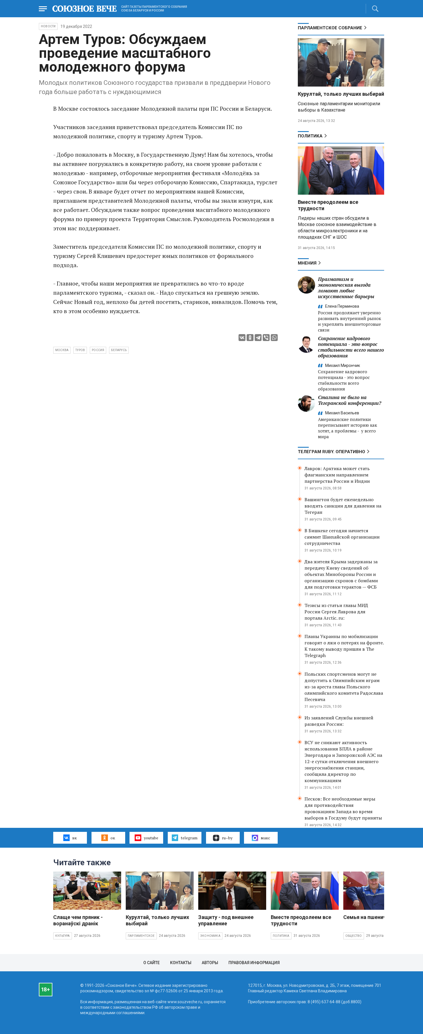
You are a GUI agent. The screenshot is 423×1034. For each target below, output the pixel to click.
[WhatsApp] (274, 337)
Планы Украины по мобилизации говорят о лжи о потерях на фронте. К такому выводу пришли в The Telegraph (344, 645)
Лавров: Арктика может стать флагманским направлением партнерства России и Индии (337, 474)
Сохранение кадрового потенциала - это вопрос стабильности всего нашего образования (351, 347)
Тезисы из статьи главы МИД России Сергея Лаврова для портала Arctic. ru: (336, 611)
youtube (151, 837)
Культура (62, 935)
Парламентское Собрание (330, 27)
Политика (310, 136)
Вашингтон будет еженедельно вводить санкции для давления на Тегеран (342, 505)
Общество (353, 935)
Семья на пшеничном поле (376, 917)
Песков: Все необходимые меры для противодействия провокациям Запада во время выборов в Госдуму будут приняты (343, 808)
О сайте (151, 962)
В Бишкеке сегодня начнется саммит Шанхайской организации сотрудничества (342, 536)
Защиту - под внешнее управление (226, 920)
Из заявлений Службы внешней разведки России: (338, 721)
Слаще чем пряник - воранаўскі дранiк (78, 920)
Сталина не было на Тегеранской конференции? (349, 400)
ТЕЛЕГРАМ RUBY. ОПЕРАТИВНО (331, 451)
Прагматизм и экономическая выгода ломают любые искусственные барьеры (346, 288)
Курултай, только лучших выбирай (341, 94)
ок (112, 837)
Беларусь (119, 350)
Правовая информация (254, 962)
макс (265, 837)
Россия (98, 350)
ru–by (227, 837)
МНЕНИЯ (307, 263)
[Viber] (266, 337)
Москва (61, 350)
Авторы (210, 962)
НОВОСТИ (48, 26)
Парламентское (141, 935)
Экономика (210, 935)
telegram (189, 837)
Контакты (180, 962)
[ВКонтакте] (242, 337)
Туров (80, 350)
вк (74, 837)
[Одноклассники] (250, 337)
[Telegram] (258, 337)
